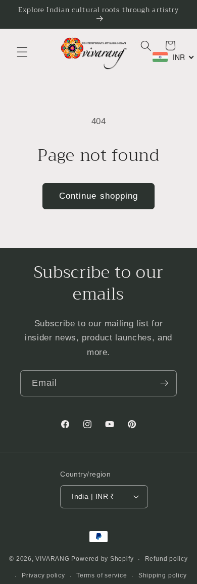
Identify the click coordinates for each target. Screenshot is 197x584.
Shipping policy (162, 575)
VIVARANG (52, 559)
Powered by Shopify (102, 559)
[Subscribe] (164, 383)
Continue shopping (98, 195)
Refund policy (166, 558)
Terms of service (101, 575)
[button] (22, 52)
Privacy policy (43, 575)
